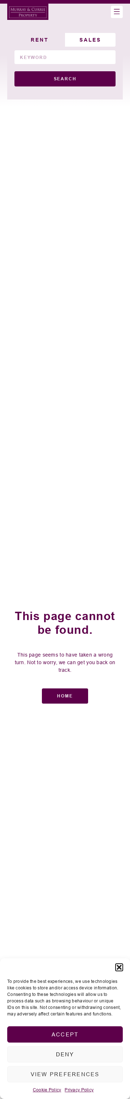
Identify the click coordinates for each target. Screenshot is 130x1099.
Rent (39, 40)
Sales (90, 40)
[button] (119, 967)
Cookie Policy (47, 1089)
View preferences (65, 1074)
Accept (65, 1034)
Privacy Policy (79, 1089)
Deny (65, 1054)
